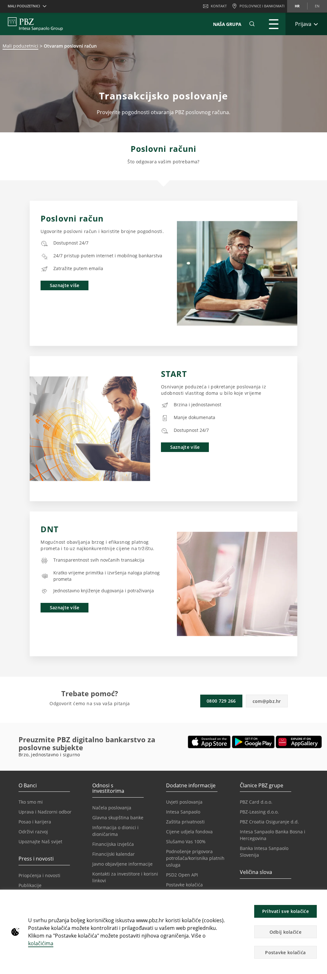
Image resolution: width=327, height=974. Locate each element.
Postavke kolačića (184, 885)
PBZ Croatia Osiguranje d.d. (269, 822)
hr (297, 6)
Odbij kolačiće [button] (285, 932)
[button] (319, 898)
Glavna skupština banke (117, 817)
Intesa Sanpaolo (183, 812)
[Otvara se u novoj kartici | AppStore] (209, 742)
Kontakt (219, 6)
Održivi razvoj (33, 832)
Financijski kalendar (113, 854)
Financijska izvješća (113, 844)
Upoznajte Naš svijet (40, 841)
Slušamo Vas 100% (186, 841)
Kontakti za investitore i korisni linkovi (125, 877)
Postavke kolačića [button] (285, 952)
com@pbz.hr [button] (267, 701)
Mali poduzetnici (20, 46)
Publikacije (30, 885)
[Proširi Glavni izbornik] (273, 24)
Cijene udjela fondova (189, 832)
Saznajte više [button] (65, 285)
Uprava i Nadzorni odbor (45, 812)
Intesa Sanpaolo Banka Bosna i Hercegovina (272, 835)
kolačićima (40, 943)
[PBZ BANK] (35, 24)
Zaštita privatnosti (185, 822)
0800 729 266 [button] (221, 701)
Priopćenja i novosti (39, 875)
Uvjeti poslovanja (184, 802)
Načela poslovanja (111, 808)
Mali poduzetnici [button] (24, 6)
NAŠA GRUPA (227, 24)
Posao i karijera (35, 822)
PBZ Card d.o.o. (256, 802)
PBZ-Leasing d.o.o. (259, 812)
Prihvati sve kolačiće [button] (285, 911)
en (317, 6)
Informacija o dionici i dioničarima (115, 830)
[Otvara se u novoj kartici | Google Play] (253, 742)
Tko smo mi (31, 802)
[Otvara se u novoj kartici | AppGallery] (299, 742)
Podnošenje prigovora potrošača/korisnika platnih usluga (195, 858)
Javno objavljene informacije (122, 864)
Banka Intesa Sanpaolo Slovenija (264, 851)
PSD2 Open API (182, 875)
